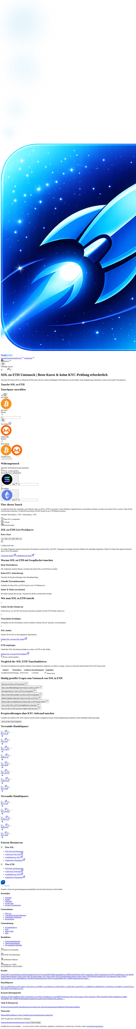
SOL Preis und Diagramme (14, 851)
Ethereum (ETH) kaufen (24, 974)
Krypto (19, 358)
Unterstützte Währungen (13, 917)
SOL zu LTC (19, 989)
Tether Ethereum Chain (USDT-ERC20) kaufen (21, 976)
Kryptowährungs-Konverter (26, 1007)
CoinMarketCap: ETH (12, 874)
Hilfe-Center (9, 931)
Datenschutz (20, 1022)
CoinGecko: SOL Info (12, 854)
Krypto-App (9, 903)
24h (6, 539)
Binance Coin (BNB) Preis (56, 997)
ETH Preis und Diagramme (14, 868)
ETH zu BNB (95, 987)
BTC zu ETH (44, 987)
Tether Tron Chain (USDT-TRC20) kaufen (52, 976)
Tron (51, 1015)
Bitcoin (9, 1015)
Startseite (4, 358)
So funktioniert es (11, 927)
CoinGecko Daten (7, 556)
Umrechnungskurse (50, 1007)
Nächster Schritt (7, 459)
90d (17, 539)
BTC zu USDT (6, 987)
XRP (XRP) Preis (110, 997)
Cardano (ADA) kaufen (13, 978)
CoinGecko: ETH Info (12, 871)
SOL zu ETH (114, 987)
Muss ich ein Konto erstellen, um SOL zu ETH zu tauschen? (20, 694)
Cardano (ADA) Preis (85, 997)
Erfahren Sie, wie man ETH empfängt (13, 654)
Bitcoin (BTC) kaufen (8, 974)
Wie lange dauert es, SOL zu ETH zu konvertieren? (17, 691)
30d (13, 539)
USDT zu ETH (9, 989)
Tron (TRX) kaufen (97, 974)
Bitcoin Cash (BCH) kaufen (30, 978)
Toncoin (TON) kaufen (111, 974)
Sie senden (4, 397)
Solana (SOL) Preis (71, 997)
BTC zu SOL (123, 987)
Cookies (27, 1022)
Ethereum (4, 1015)
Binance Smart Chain (19, 1015)
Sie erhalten (5, 424)
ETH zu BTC (16, 987)
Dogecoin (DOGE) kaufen (49, 978)
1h (2, 539)
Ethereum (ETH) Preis (8, 997)
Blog (6, 933)
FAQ (6, 929)
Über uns (8, 913)
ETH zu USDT (54, 987)
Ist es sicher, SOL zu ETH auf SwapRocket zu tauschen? (19, 705)
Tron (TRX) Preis (98, 997)
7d (9, 539)
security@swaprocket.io (95, 1026)
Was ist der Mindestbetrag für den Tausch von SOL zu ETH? (20, 687)
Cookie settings (35, 1022)
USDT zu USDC (66, 987)
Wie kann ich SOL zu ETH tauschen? (13, 684)
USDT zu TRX (105, 987)
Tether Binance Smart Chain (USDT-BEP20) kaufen (84, 976)
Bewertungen (9, 919)
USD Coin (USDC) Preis (38, 997)
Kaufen (7, 899)
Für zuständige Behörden (13, 945)
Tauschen (8, 898)
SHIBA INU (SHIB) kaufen (67, 978)
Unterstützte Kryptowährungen (15, 915)
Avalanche (49, 999)
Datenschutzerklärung (12, 943)
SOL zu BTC (76, 987)
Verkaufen (8, 901)
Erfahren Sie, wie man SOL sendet (12, 639)
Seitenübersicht (71, 1007)
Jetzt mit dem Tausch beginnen (11, 721)
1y (20, 539)
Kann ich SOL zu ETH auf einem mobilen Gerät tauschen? (20, 709)
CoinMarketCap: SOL (12, 857)
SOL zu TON (35, 987)
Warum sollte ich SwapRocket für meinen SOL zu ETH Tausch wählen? (24, 701)
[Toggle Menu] (3, 364)
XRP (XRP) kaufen (53, 974)
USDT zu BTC (26, 987)
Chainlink (31, 999)
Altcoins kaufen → (83, 978)
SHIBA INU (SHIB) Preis (13, 999)
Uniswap (37, 999)
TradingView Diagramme (13, 860)
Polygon (43, 999)
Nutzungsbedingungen (12, 941)
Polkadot (25, 999)
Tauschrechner (12, 358)
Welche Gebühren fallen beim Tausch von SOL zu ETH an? (20, 698)
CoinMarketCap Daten (23, 556)
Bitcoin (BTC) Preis (22, 997)
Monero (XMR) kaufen (68, 974)
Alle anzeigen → (59, 999)
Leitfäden (60, 1007)
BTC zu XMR (85, 987)
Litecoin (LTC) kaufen (39, 974)
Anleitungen (28, 358)
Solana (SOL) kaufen (83, 974)
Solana (41, 1015)
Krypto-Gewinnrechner (13, 905)
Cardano (47, 1015)
